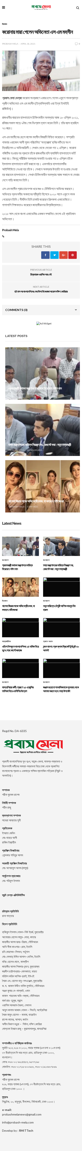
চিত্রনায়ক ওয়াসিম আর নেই (41, 274)
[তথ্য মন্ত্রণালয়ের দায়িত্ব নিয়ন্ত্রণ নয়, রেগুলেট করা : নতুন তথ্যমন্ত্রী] (42, 430)
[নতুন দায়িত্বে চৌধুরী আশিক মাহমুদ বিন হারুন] (61, 587)
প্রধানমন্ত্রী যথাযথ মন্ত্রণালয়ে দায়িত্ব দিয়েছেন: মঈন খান (35, 388)
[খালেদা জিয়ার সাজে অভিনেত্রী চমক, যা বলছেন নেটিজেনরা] (42, 486)
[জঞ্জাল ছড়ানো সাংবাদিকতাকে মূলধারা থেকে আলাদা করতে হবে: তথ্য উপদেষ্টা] (61, 668)
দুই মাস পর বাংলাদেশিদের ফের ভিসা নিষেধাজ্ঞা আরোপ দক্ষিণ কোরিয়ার (40, 291)
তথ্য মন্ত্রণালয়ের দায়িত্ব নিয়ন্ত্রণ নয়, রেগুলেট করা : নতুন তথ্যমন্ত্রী (39, 445)
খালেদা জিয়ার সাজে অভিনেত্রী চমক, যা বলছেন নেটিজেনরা (36, 501)
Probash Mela (10, 43)
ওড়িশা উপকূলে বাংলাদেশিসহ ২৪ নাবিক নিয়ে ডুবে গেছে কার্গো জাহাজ (20, 648)
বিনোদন (4, 24)
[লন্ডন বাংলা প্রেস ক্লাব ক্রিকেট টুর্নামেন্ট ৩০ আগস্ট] (61, 627)
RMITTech (26, 1130)
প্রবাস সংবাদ (48, 641)
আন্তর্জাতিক (6, 641)
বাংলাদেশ (5, 560)
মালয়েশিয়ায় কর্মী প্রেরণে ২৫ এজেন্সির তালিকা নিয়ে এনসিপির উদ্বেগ (18, 689)
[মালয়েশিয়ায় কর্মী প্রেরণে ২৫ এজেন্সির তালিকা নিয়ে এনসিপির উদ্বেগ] (20, 668)
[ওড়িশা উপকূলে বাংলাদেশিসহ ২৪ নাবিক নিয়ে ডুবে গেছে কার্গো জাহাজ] (20, 627)
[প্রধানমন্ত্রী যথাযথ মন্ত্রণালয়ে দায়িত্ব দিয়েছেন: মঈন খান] (42, 373)
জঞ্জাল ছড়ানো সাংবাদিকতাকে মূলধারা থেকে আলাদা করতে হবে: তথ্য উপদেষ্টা (61, 689)
